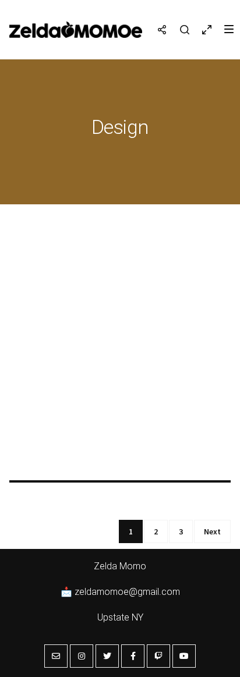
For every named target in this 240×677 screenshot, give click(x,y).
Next (212, 531)
